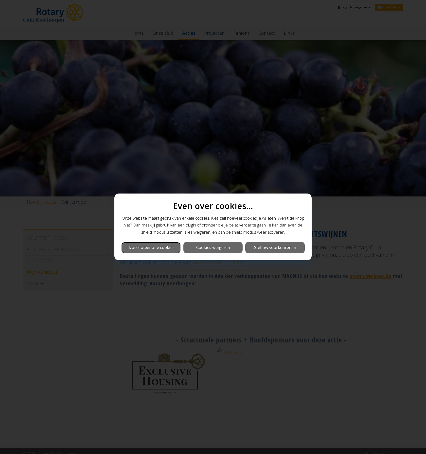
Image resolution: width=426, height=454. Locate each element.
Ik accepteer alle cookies (151, 247)
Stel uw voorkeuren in (275, 247)
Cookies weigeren (213, 247)
